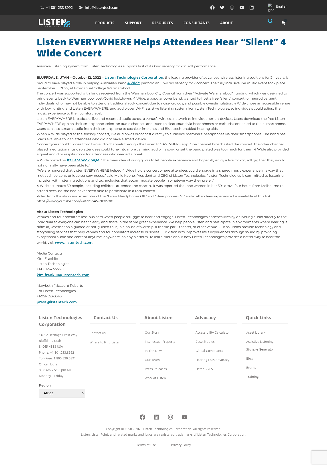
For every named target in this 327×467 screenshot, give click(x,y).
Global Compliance (210, 351)
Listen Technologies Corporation (134, 77)
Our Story (152, 332)
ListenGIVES (204, 369)
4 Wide (133, 82)
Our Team (152, 360)
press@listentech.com (57, 302)
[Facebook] (212, 7)
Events (251, 367)
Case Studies (205, 341)
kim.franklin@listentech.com (63, 274)
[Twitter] (222, 7)
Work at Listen (155, 378)
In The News (154, 351)
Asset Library (256, 332)
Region (45, 385)
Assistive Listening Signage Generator (260, 345)
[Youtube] (241, 7)
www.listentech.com (73, 242)
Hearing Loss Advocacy (212, 360)
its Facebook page (83, 159)
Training (252, 377)
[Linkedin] (251, 7)
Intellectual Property (160, 341)
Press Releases (156, 369)
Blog (249, 358)
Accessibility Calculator (213, 332)
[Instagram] (232, 7)
